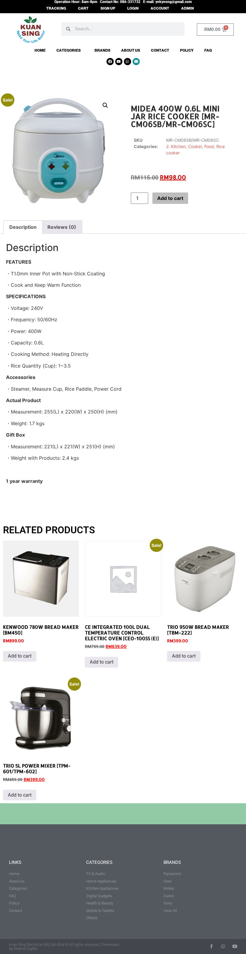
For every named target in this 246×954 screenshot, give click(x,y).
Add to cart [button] (20, 656)
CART (83, 8)
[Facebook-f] (211, 946)
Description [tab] (23, 227)
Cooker (195, 146)
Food (209, 146)
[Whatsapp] (127, 61)
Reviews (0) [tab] (61, 227)
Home (40, 50)
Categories (68, 50)
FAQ (208, 50)
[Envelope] (136, 61)
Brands (102, 50)
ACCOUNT (160, 8)
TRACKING (56, 8)
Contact (160, 50)
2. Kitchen (176, 146)
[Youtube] (118, 61)
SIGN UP (107, 8)
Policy (187, 50)
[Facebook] (110, 61)
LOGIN (133, 8)
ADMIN (187, 8)
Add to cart (170, 198)
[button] (105, 105)
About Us (130, 50)
